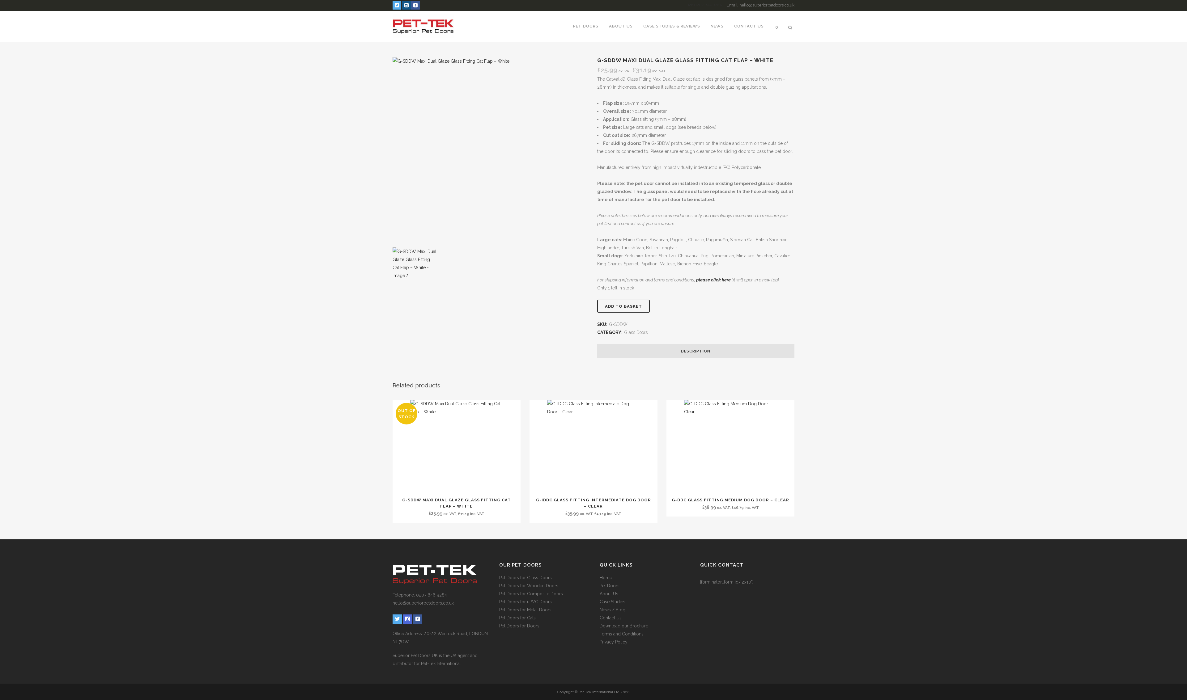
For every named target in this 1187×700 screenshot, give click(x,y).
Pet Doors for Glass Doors (525, 577)
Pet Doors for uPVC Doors (525, 601)
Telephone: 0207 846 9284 (420, 594)
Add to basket (623, 306)
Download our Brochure (624, 625)
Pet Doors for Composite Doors (531, 593)
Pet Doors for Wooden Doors (528, 585)
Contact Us (611, 617)
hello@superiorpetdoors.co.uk (423, 603)
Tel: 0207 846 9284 (704, 4)
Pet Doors (609, 585)
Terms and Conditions (622, 633)
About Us (609, 593)
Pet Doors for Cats (517, 617)
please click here (713, 279)
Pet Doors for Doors (519, 625)
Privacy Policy (614, 641)
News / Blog (612, 609)
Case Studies (612, 601)
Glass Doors (636, 332)
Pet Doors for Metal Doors (525, 609)
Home (606, 577)
